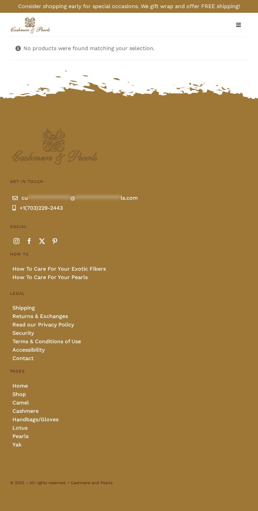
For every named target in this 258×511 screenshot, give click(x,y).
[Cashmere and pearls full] (30, 18)
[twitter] (42, 241)
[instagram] (16, 241)
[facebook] (29, 241)
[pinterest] (55, 241)
